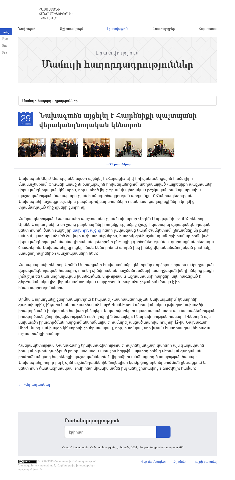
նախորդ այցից (86, 230)
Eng (5, 45)
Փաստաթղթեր (164, 28)
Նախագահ (27, 28)
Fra (4, 52)
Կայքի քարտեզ (205, 461)
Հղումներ (180, 461)
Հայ (6, 31)
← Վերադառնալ (34, 384)
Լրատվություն (117, 28)
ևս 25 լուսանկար (118, 164)
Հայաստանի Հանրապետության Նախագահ (56, 13)
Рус (5, 38)
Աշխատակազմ (71, 28)
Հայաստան (208, 28)
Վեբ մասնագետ (153, 461)
